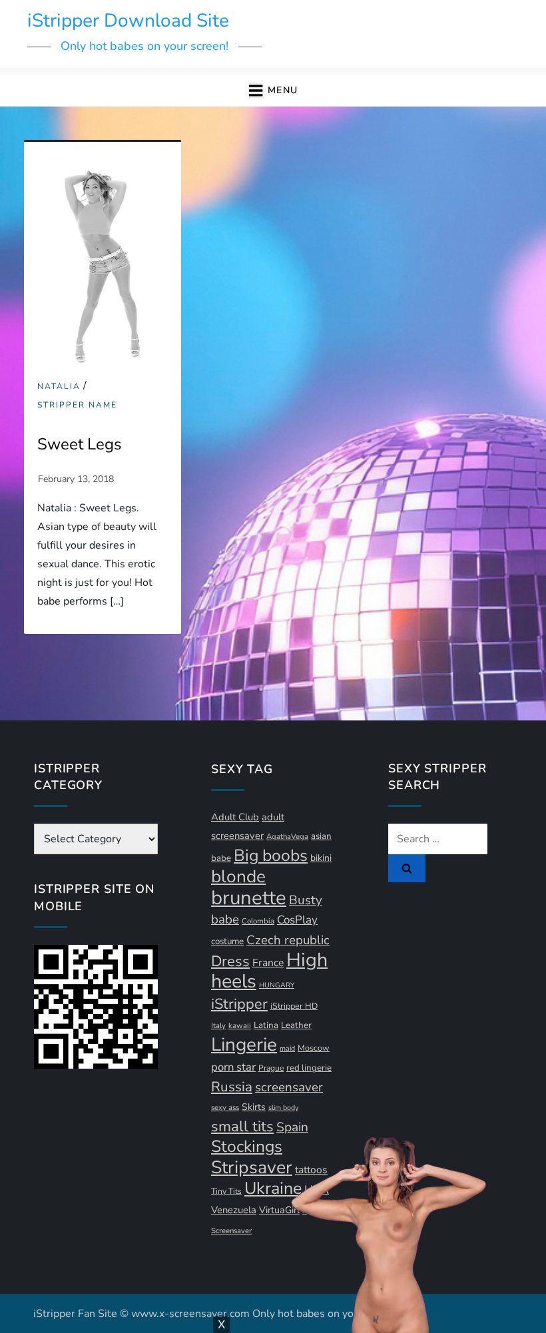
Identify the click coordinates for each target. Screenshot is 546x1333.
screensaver (289, 1087)
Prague (271, 1068)
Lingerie (244, 1044)
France (268, 962)
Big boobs (271, 855)
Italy (218, 1026)
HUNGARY (276, 985)
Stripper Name (77, 405)
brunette (248, 897)
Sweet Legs (79, 444)
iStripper (239, 1004)
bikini (321, 858)
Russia (231, 1086)
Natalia (59, 387)
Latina (266, 1025)
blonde (238, 876)
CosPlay (297, 920)
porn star (233, 1067)
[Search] (406, 868)
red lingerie (309, 1068)
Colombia (258, 921)
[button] (272, 91)
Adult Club (235, 817)
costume (227, 941)
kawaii (239, 1026)
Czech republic (288, 940)
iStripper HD (294, 1005)
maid (287, 1048)
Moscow (314, 1047)
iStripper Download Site (128, 20)
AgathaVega (287, 837)
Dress (230, 961)
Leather (296, 1025)
